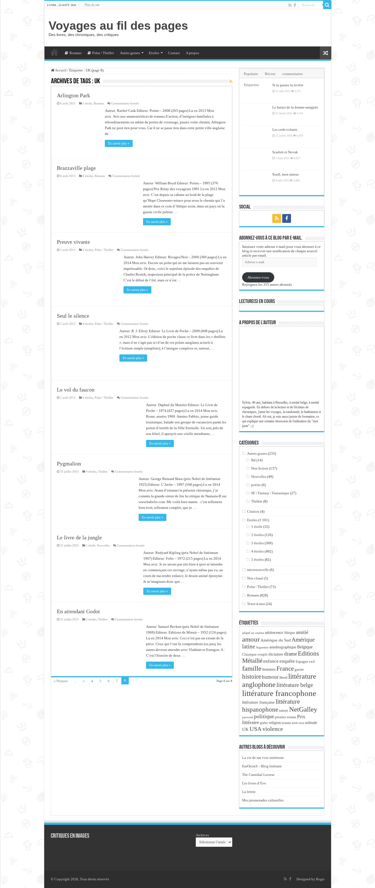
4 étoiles (88, 175)
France (285, 668)
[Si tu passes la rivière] (256, 92)
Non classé (255, 578)
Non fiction (259, 468)
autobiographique (282, 647)
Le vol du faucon (75, 390)
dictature (275, 654)
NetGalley (303, 709)
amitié (302, 632)
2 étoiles (88, 249)
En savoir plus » (118, 143)
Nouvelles (103, 545)
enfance (271, 661)
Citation (253, 511)
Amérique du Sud (276, 640)
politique (264, 716)
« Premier (61, 681)
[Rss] (290, 5)
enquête (287, 661)
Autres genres (130, 53)
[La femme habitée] (94, 853)
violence (272, 728)
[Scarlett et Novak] (256, 159)
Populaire (251, 74)
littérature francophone (279, 693)
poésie (256, 485)
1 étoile (87, 103)
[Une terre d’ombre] (125, 853)
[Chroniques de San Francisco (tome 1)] (64, 853)
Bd (253, 460)
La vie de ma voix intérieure (263, 758)
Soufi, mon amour (285, 174)
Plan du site (92, 5)
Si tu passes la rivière (287, 85)
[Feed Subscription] (230, 81)
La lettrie (249, 792)
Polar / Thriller (103, 53)
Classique (249, 654)
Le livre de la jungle (79, 537)
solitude (311, 723)
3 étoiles (257, 543)
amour (251, 639)
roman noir (290, 723)
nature (283, 710)
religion (275, 722)
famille (251, 668)
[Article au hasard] (325, 52)
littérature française (258, 702)
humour (270, 677)
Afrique (289, 633)
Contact (174, 53)
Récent (270, 74)
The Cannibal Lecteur (258, 775)
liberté (283, 677)
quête (264, 723)
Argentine (262, 647)
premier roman (285, 717)
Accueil (54, 52)
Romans (75, 53)
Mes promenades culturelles (263, 800)
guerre (299, 669)
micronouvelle (258, 570)
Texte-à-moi (256, 604)
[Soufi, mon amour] (256, 181)
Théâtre (103, 471)
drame (290, 654)
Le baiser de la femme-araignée (295, 107)
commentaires (292, 74)
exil (312, 662)
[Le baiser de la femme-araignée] (256, 114)
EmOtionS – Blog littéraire (262, 766)
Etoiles (154, 53)
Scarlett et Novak (285, 152)
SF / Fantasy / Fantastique (270, 493)
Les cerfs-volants (284, 129)
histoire (251, 676)
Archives (202, 835)
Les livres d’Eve (254, 783)
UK (245, 729)
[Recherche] (327, 5)
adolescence (274, 633)
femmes (269, 669)
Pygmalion (69, 463)
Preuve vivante (73, 242)
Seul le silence (73, 316)
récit (301, 723)
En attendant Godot (78, 611)
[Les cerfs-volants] (256, 136)
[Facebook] (294, 5)
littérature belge (294, 685)
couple (263, 654)
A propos (192, 53)
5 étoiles (257, 559)
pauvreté (247, 717)
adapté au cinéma (253, 632)
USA (256, 728)
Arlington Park (73, 95)
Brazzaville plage (76, 168)
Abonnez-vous (258, 277)
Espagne (302, 661)
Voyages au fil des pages (118, 25)
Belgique (305, 647)
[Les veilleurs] (155, 853)
